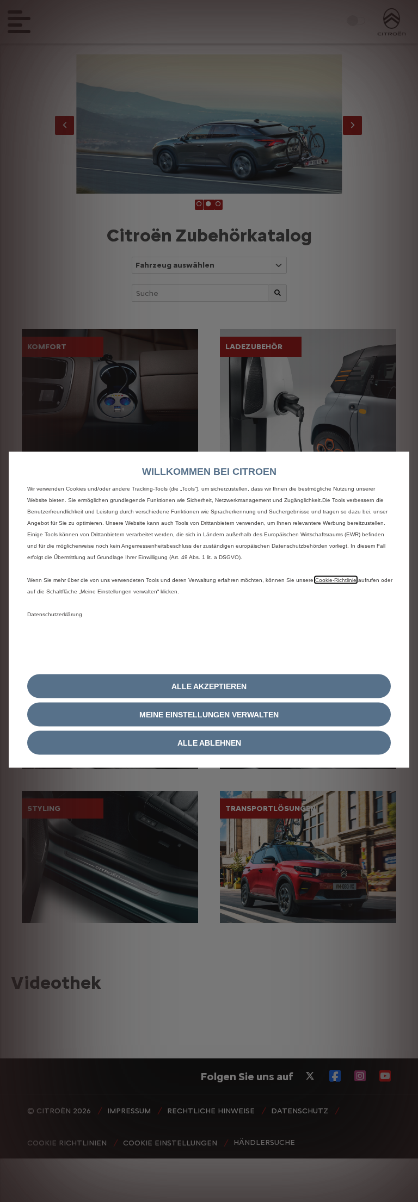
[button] (209, 715)
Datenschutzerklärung (54, 614)
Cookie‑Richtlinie (335, 580)
